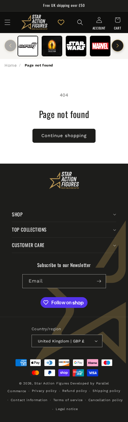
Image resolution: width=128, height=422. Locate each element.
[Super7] (28, 46)
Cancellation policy (105, 400)
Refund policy (74, 391)
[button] (7, 22)
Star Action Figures (51, 383)
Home (10, 65)
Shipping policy (107, 391)
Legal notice (67, 409)
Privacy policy (44, 391)
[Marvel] (100, 46)
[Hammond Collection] (52, 46)
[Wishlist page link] (61, 22)
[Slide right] (118, 46)
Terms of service (68, 400)
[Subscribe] (99, 281)
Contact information (29, 400)
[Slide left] (10, 46)
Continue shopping (64, 135)
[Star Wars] (76, 46)
